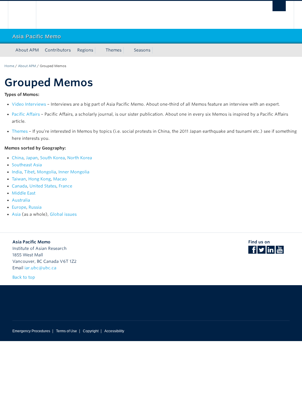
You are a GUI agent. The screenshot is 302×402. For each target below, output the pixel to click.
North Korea (79, 157)
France (65, 186)
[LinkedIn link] (271, 251)
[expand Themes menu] (126, 50)
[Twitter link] (261, 251)
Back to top (24, 277)
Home (9, 66)
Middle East (23, 193)
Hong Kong (39, 179)
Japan (32, 157)
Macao (60, 179)
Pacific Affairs (26, 114)
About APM (27, 50)
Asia (16, 214)
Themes (114, 50)
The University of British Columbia (26, 15)
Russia (35, 207)
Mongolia (46, 172)
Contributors (58, 50)
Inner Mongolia (73, 172)
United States (42, 186)
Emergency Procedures (31, 331)
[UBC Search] (279, 6)
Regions (85, 50)
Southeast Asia (27, 164)
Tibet (29, 172)
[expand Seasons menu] (155, 50)
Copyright (91, 331)
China (18, 157)
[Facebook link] (252, 251)
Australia (21, 200)
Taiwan (19, 179)
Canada (19, 186)
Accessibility (114, 331)
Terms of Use (66, 331)
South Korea (52, 157)
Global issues (63, 214)
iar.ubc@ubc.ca (40, 267)
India (17, 172)
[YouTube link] (280, 251)
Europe (19, 207)
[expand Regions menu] (98, 50)
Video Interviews (29, 104)
